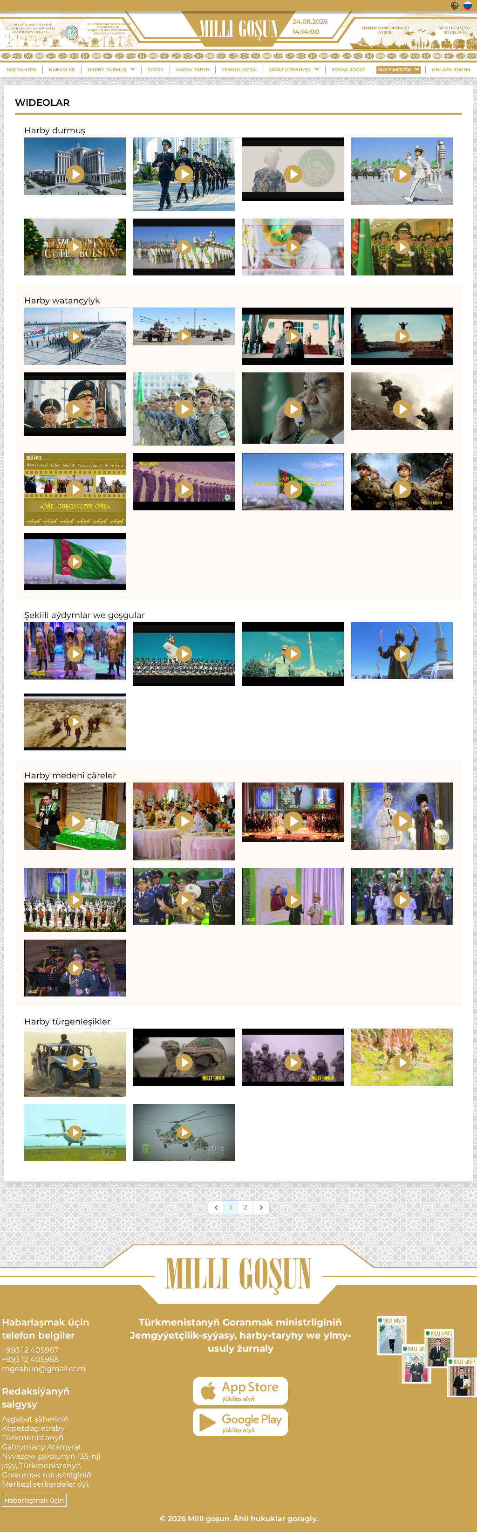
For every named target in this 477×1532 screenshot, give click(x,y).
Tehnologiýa (239, 69)
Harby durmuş (107, 69)
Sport (156, 69)
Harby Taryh (193, 69)
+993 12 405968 (30, 1359)
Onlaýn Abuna (451, 69)
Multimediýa (394, 69)
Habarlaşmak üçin (34, 1500)
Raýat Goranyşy (289, 69)
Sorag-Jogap (349, 69)
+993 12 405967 (30, 1350)
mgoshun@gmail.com (44, 1368)
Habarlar (62, 69)
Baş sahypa (21, 69)
